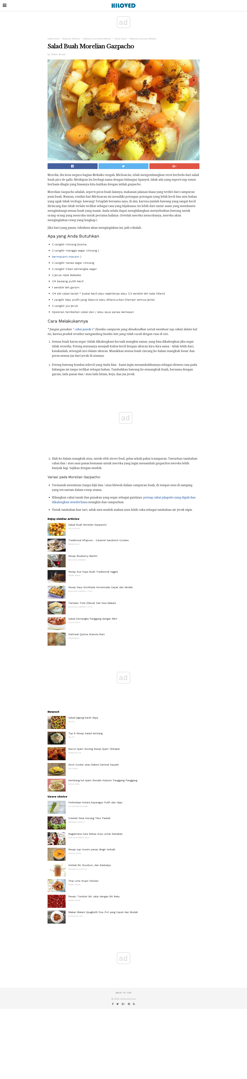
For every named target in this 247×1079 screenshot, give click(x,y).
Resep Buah (120, 39)
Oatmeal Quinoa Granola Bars (86, 634)
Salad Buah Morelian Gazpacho (87, 524)
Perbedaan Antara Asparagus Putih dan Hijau (95, 802)
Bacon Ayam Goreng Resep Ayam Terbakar (94, 748)
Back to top (123, 993)
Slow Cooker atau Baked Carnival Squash (93, 764)
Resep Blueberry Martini (82, 556)
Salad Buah (53, 39)
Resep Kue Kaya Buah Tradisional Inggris (93, 571)
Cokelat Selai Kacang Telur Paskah (89, 818)
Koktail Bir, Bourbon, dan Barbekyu (89, 865)
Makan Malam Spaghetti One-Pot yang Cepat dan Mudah (103, 912)
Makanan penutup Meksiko (143, 39)
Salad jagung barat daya (83, 717)
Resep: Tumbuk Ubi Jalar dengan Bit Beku (94, 896)
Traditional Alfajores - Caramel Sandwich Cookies (98, 540)
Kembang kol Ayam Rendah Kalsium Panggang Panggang (102, 780)
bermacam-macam (65, 256)
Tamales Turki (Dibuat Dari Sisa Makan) (92, 603)
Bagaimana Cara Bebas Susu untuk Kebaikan (95, 833)
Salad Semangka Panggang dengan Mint (92, 618)
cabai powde (83, 329)
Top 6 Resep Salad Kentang (85, 733)
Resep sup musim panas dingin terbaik (91, 849)
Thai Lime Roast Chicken (83, 880)
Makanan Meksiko (71, 39)
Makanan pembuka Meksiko (97, 39)
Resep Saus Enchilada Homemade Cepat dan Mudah (100, 587)
